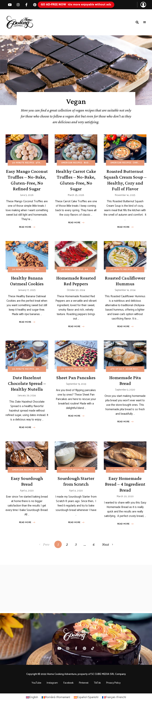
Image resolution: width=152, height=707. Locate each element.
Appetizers (41, 470)
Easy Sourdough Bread (27, 481)
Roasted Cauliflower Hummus (125, 280)
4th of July (42, 162)
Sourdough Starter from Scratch (76, 481)
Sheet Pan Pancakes (75, 377)
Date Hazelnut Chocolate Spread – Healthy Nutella (27, 383)
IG (18, 4)
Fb (26, 4)
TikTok (93, 648)
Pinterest (35, 4)
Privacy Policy (113, 683)
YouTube (36, 683)
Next (105, 544)
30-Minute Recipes (23, 162)
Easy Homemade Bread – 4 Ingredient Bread (125, 484)
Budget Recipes (93, 162)
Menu (144, 22)
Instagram (52, 683)
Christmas (139, 162)
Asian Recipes (134, 369)
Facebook (68, 683)
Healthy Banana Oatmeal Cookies (27, 280)
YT (10, 4)
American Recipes (71, 162)
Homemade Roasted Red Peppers (76, 280)
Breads (88, 470)
